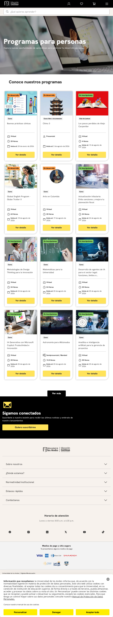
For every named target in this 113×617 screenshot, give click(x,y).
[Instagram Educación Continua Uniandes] (28, 532)
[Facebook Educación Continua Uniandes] (10, 532)
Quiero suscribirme (25, 427)
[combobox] (56, 12)
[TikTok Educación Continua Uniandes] (103, 532)
